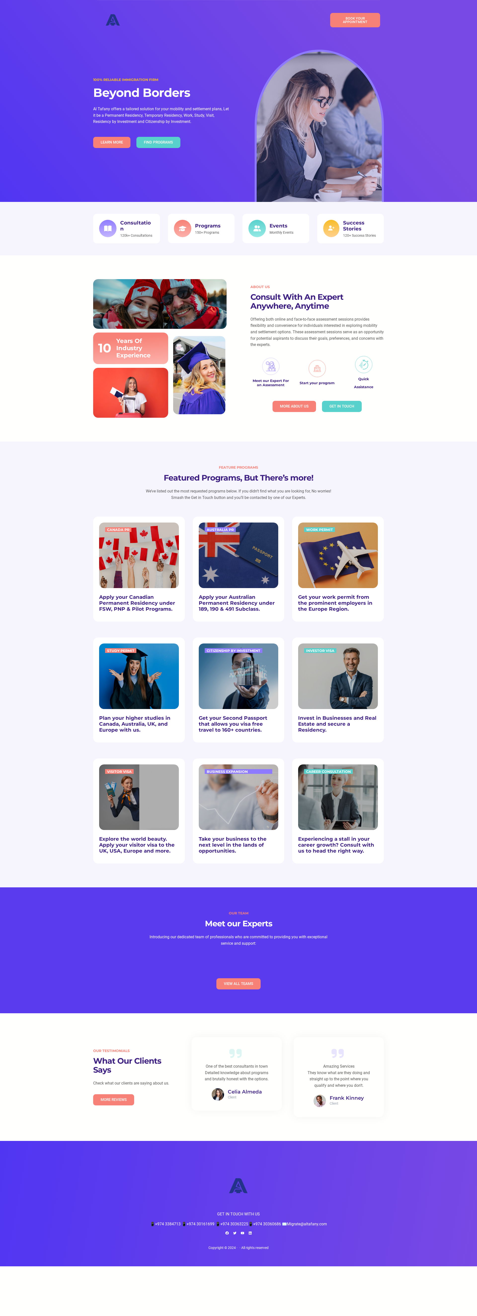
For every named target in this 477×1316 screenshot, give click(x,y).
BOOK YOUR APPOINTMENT (355, 20)
